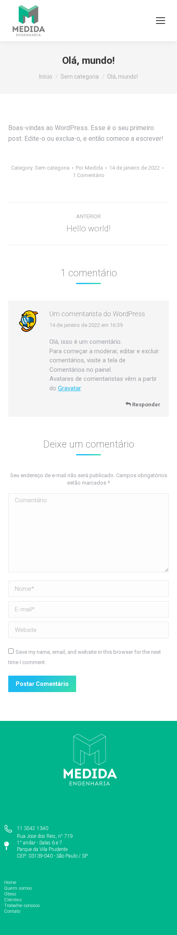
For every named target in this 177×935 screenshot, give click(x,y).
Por (89, 168)
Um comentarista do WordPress (97, 314)
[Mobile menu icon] (160, 20)
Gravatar (69, 388)
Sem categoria (52, 168)
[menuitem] (88, 883)
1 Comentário (89, 175)
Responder (146, 404)
